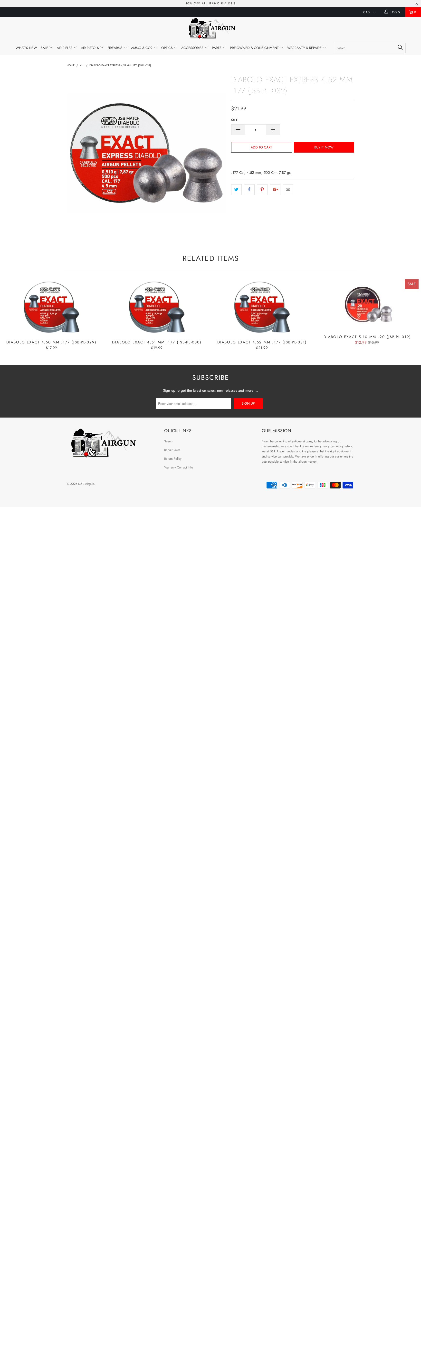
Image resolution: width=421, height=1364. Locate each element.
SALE (45, 47)
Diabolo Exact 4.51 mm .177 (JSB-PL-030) (156, 307)
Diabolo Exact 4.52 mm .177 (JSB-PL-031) (261, 307)
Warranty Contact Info (178, 467)
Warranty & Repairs (305, 47)
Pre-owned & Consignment (255, 47)
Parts (217, 47)
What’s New (26, 47)
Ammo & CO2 (142, 47)
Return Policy (173, 458)
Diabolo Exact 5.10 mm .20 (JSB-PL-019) (367, 304)
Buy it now (324, 147)
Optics (167, 47)
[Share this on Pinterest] (262, 189)
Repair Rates (172, 450)
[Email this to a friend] (288, 189)
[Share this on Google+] (275, 189)
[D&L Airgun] (210, 29)
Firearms (115, 47)
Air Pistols (90, 47)
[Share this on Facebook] (249, 189)
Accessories (192, 47)
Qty (234, 119)
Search (168, 441)
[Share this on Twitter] (236, 189)
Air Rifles (65, 47)
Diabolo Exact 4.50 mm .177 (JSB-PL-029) (51, 307)
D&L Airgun (86, 483)
